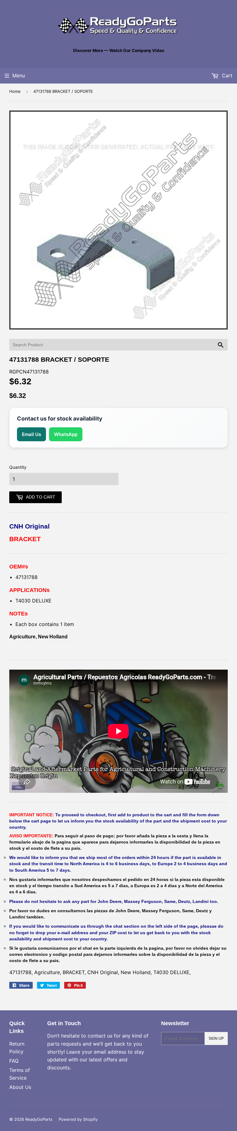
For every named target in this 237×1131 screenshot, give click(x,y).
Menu (18, 75)
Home (15, 91)
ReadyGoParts (38, 1119)
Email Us (31, 434)
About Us (20, 1087)
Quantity (18, 467)
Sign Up (216, 1038)
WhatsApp (65, 434)
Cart (226, 75)
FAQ (14, 1061)
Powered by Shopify (78, 1119)
